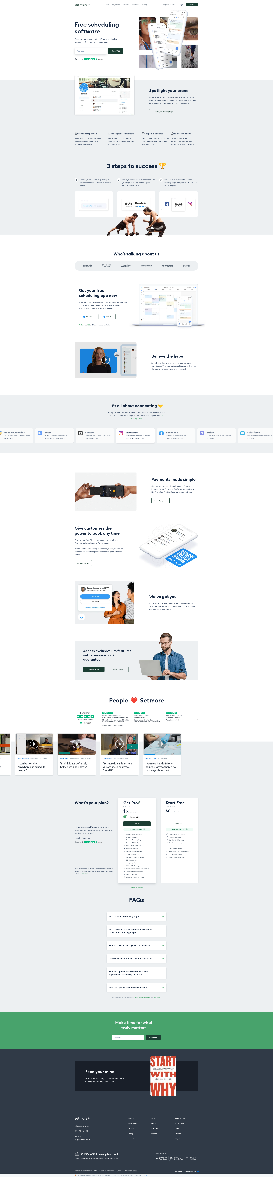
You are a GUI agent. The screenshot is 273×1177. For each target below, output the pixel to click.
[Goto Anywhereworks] (82, 1140)
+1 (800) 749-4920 (170, 5)
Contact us (85, 874)
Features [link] (126, 5)
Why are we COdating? (115, 1171)
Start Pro (137, 824)
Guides (154, 1123)
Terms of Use (180, 1118)
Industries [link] (135, 5)
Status (177, 1128)
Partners (154, 1128)
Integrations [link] (116, 5)
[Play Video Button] (105, 360)
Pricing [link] (144, 5)
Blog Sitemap (180, 1139)
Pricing (130, 1134)
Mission (131, 1118)
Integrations (132, 1123)
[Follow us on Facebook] (76, 1131)
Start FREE (116, 51)
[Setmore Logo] (82, 4)
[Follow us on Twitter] (84, 1131)
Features (131, 1128)
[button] (136, 916)
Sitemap (178, 1134)
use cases (157, 997)
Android (81, 325)
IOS (88, 325)
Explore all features (136, 887)
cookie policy (138, 1175)
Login (181, 5)
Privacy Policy (180, 1123)
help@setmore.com (82, 1126)
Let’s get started (83, 563)
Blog (153, 1118)
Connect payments (160, 501)
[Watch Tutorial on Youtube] (87, 1131)
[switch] (125, 816)
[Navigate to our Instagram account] (80, 1131)
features (138, 997)
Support (154, 1134)
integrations (145, 997)
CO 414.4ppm (99, 1171)
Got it (145, 1175)
